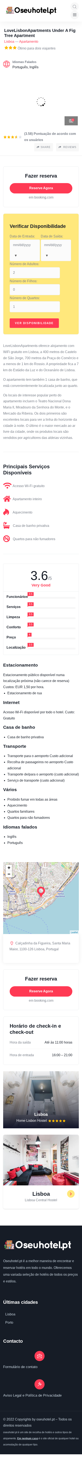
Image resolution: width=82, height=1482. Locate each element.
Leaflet (74, 932)
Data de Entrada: (22, 236)
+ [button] (9, 867)
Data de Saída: (52, 236)
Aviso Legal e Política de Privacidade (32, 1395)
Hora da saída (20, 1042)
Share (45, 147)
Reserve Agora (41, 188)
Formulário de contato (20, 1367)
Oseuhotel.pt (12, 1261)
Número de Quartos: (25, 298)
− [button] (9, 874)
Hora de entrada (22, 1055)
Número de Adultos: (24, 264)
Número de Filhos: (23, 281)
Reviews (69, 147)
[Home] (37, 1245)
